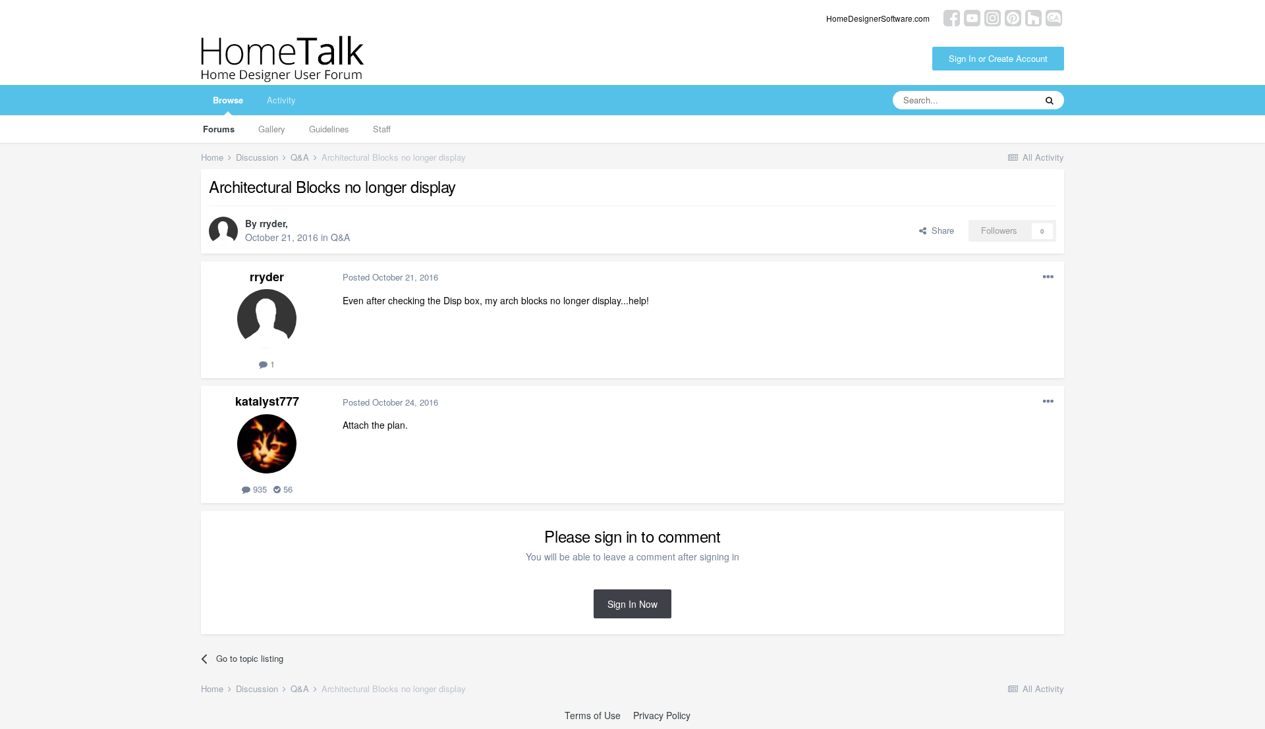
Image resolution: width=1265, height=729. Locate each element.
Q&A (340, 237)
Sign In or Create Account (998, 58)
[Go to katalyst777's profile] (266, 443)
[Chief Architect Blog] (1054, 16)
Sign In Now (632, 603)
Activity (281, 100)
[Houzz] (1033, 16)
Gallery (271, 128)
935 (258, 489)
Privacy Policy (661, 715)
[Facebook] (951, 16)
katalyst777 (267, 401)
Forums (219, 128)
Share (940, 230)
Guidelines (329, 128)
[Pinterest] (1013, 16)
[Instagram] (992, 16)
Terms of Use (593, 715)
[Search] (1049, 100)
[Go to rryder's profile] (223, 231)
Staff (382, 128)
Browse (228, 100)
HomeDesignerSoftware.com (878, 18)
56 (287, 489)
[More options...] (1048, 277)
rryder (272, 223)
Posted (390, 277)
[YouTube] (972, 16)
